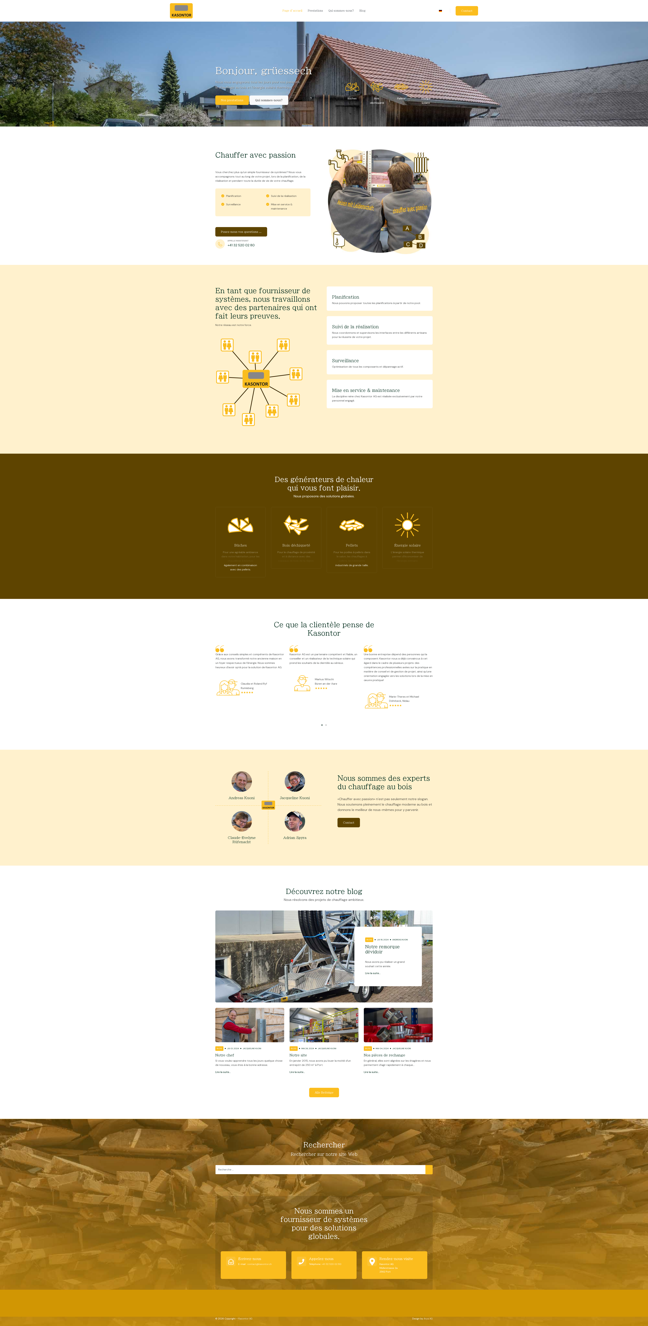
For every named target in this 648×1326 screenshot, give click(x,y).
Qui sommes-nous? (269, 100)
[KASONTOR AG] (181, 10)
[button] (322, 725)
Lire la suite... (373, 973)
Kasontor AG (245, 1318)
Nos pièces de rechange (384, 1055)
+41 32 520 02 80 (331, 1264)
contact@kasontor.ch (259, 1264)
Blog (369, 939)
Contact (467, 10)
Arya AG (428, 1318)
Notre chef (224, 1055)
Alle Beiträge (324, 1092)
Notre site (298, 1055)
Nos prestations (232, 100)
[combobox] (324, 1169)
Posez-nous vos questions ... (241, 231)
